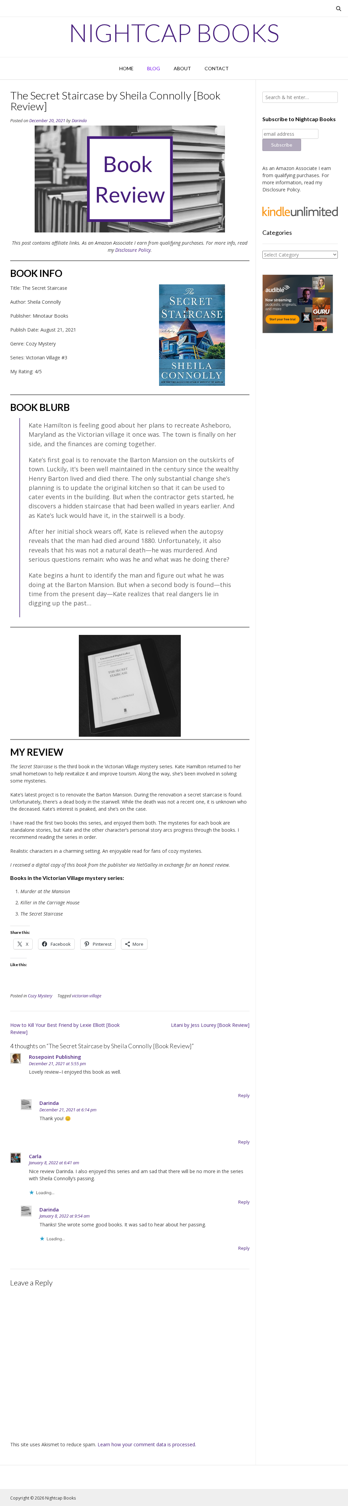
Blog (153, 68)
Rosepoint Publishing (55, 1056)
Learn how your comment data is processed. (147, 1444)
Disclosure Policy (133, 250)
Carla (35, 1156)
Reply (243, 1095)
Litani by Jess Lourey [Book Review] (210, 1025)
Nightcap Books (174, 32)
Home (126, 68)
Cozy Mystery (40, 996)
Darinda (79, 121)
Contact (217, 68)
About (182, 68)
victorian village (86, 996)
